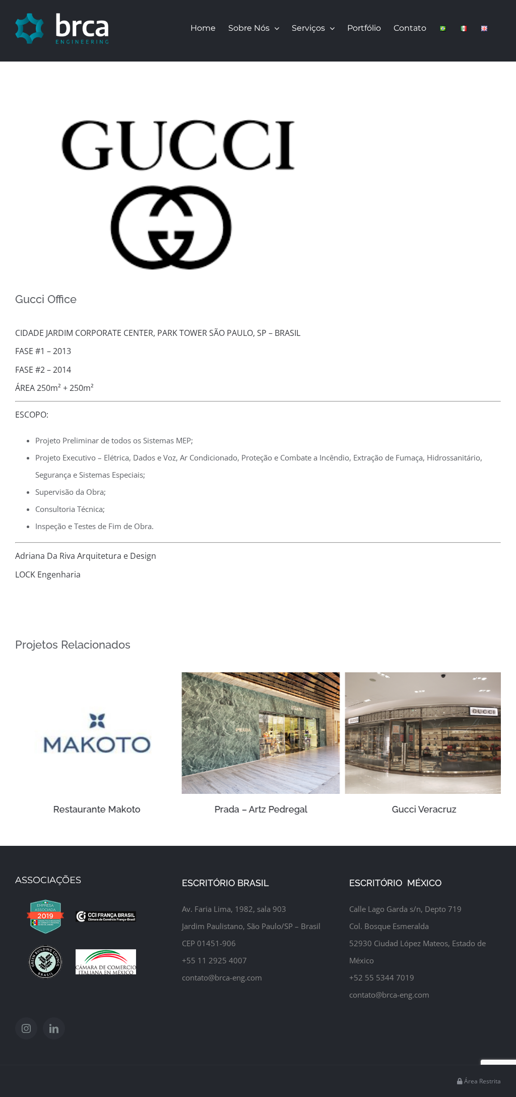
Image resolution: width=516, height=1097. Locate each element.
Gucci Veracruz (422, 809)
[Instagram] (26, 1028)
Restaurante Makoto (94, 809)
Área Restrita (482, 1081)
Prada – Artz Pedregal (258, 809)
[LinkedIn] (54, 1028)
